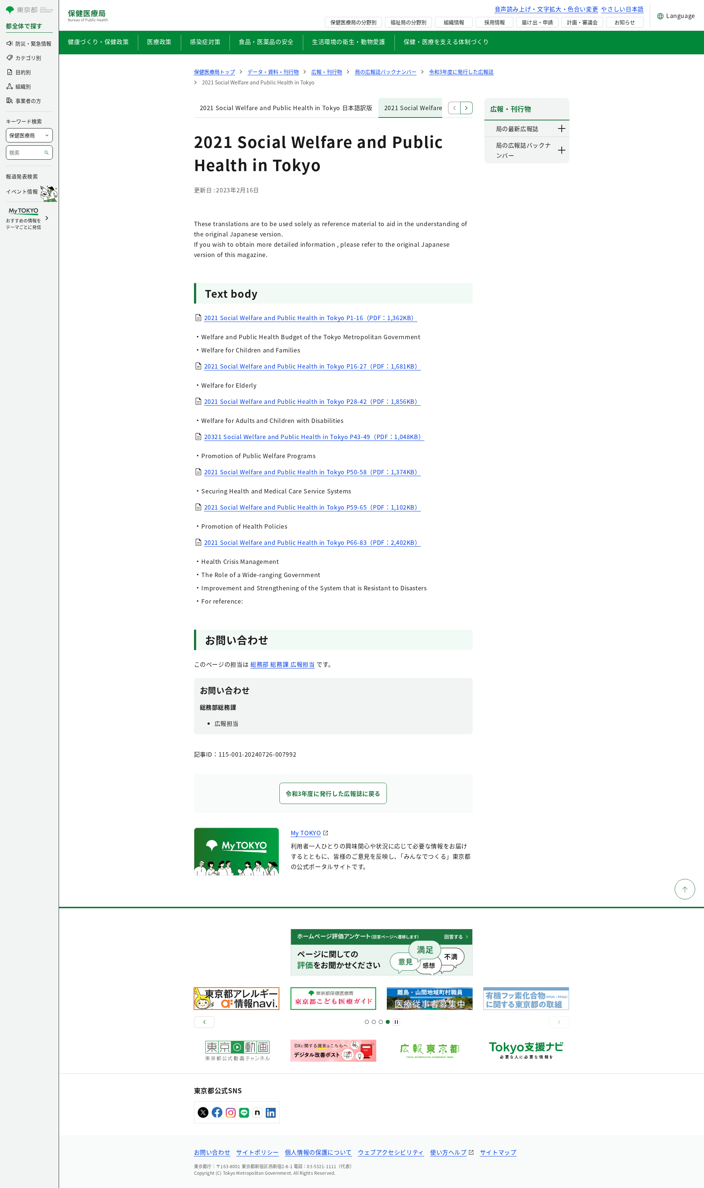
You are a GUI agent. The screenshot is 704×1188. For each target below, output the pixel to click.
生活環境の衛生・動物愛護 (348, 41)
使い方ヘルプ (448, 1152)
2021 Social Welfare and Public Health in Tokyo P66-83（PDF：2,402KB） (312, 542)
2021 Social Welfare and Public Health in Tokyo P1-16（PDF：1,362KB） (311, 317)
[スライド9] (381, 1022)
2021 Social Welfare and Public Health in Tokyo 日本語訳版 (286, 107)
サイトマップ (498, 1152)
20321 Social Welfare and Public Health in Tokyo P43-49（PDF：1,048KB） (314, 436)
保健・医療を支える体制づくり (446, 41)
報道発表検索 (22, 176)
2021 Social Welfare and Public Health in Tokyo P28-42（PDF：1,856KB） (312, 401)
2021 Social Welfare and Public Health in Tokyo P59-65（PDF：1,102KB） (312, 507)
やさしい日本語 (622, 8)
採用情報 (494, 22)
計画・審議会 (582, 22)
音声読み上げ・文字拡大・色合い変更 (546, 8)
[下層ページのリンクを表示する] (562, 128)
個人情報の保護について (318, 1152)
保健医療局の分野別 (353, 22)
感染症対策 (205, 41)
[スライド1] (367, 1022)
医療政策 (159, 41)
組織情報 (454, 22)
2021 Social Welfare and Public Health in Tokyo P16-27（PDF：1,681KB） (312, 366)
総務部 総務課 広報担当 (282, 664)
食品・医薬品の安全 (266, 41)
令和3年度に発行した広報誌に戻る (333, 793)
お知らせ (625, 22)
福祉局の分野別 (408, 22)
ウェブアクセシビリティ (391, 1152)
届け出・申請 (537, 22)
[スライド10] (388, 1022)
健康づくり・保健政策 (98, 41)
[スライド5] (374, 1022)
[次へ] (559, 1022)
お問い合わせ (212, 1152)
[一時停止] (396, 1022)
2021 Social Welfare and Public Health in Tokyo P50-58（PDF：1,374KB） (312, 471)
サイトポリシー (257, 1152)
